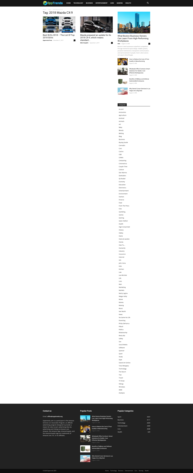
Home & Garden (124, 239)
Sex (120, 342)
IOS (120, 260)
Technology (78, 3)
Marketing (122, 287)
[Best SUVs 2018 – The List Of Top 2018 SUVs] (59, 24)
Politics (121, 329)
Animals (121, 121)
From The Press (124, 206)
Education (122, 185)
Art (120, 124)
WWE (120, 390)
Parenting (122, 320)
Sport (120, 354)
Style (120, 360)
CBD (120, 154)
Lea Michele (123, 275)
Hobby (121, 233)
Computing (122, 160)
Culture (121, 170)
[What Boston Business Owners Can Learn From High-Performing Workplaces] (134, 22)
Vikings (121, 384)
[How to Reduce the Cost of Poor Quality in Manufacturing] (123, 61)
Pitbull (121, 326)
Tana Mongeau (124, 366)
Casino (121, 151)
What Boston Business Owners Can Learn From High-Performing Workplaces (133, 38)
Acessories (122, 112)
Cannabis (122, 145)
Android (121, 118)
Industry (121, 251)
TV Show (121, 381)
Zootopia (122, 393)
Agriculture (122, 115)
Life (120, 278)
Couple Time (123, 166)
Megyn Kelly (123, 296)
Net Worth (122, 311)
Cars (112, 3)
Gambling (122, 212)
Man (120, 284)
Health (128, 3)
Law (120, 272)
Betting (121, 133)
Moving (121, 305)
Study (121, 357)
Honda (121, 242)
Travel (121, 378)
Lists (120, 281)
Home (68, 3)
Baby (120, 127)
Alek (119, 43)
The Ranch (122, 372)
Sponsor (121, 351)
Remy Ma (122, 335)
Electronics (122, 188)
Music (121, 308)
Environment (123, 194)
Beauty (121, 130)
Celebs (121, 157)
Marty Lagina (123, 293)
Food (120, 203)
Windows (122, 387)
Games (121, 215)
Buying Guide (123, 142)
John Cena (122, 263)
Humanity (122, 248)
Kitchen (121, 269)
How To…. (122, 245)
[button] (147, 3)
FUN (120, 209)
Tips (120, 375)
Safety (121, 339)
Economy (122, 182)
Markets (121, 290)
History (121, 230)
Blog (120, 136)
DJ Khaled (122, 179)
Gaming (120, 3)
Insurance (122, 254)
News (121, 314)
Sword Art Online (124, 363)
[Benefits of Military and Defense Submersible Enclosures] (123, 81)
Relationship (123, 332)
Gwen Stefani (123, 221)
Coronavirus (123, 163)
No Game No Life (124, 317)
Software (122, 348)
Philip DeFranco (124, 323)
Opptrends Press (47, 40)
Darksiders (122, 176)
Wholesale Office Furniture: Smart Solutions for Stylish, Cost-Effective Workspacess (139, 71)
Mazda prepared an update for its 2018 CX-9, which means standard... (95, 37)
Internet (121, 257)
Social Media (123, 345)
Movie (121, 299)
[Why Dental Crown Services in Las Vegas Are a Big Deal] (123, 91)
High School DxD (124, 227)
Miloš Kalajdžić (84, 43)
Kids (120, 266)
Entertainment (101, 3)
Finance (121, 200)
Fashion (121, 197)
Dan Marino (123, 173)
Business (89, 3)
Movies (121, 302)
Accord (121, 109)
